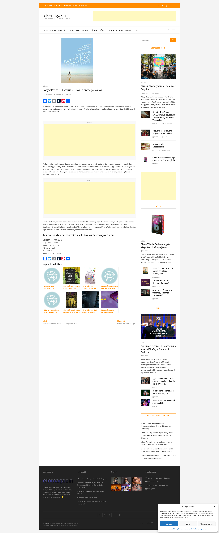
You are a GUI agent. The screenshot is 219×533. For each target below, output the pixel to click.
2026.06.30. (145, 356)
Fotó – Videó (74, 30)
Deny (188, 524)
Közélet (103, 30)
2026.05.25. (157, 387)
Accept (169, 524)
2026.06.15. (157, 277)
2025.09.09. (157, 286)
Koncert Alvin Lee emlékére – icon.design (156, 455)
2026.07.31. (157, 137)
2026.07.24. (157, 163)
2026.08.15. (145, 93)
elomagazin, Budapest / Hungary (158, 478)
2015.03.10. (48, 94)
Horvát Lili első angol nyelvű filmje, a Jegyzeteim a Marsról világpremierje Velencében (164, 116)
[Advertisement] (134, 16)
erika (143, 442)
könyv (69, 94)
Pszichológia (125, 30)
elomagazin (55, 15)
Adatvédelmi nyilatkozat (176, 529)
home (141, 523)
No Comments (156, 93)
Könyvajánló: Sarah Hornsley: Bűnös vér (161, 281)
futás (65, 94)
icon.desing (62, 523)
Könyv (94, 30)
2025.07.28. (157, 299)
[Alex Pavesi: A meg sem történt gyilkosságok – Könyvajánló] (145, 292)
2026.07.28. (157, 150)
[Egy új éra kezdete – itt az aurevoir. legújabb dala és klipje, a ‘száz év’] (145, 380)
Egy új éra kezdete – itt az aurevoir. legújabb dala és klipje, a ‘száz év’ (164, 381)
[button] (214, 506)
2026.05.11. (157, 397)
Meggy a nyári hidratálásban (158, 145)
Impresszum (203, 529)
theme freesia (54, 525)
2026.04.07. (157, 406)
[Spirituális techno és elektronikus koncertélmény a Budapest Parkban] (158, 326)
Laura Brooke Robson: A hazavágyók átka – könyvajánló (163, 271)
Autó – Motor (50, 30)
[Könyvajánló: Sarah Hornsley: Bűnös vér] (145, 282)
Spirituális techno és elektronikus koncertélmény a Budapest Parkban (158, 349)
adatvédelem (150, 523)
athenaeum (59, 94)
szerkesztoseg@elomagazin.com (76, 5)
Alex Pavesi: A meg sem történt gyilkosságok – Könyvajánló (162, 293)
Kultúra (113, 30)
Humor (85, 30)
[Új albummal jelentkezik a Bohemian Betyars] (145, 393)
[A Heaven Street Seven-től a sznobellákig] (145, 402)
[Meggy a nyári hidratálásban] (145, 146)
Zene (136, 30)
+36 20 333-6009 (153, 482)
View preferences (206, 524)
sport (73, 94)
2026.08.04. (157, 123)
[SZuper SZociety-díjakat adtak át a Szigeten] (158, 66)
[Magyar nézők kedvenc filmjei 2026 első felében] (145, 133)
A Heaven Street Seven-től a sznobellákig (164, 401)
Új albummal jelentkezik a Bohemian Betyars (163, 392)
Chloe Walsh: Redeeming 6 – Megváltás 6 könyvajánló (164, 158)
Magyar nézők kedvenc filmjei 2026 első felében (163, 132)
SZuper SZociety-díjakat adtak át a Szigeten (92, 479)
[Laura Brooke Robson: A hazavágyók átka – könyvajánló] (145, 270)
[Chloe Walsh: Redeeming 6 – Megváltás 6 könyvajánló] (145, 159)
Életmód (62, 30)
